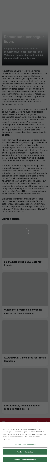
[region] (25, 443)
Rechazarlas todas (25, 452)
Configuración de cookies (25, 444)
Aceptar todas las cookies (25, 459)
